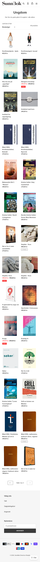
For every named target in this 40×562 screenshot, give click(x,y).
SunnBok (17, 555)
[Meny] (36, 3)
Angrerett (7, 512)
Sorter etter (7, 23)
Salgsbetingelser (9, 506)
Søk (5, 501)
